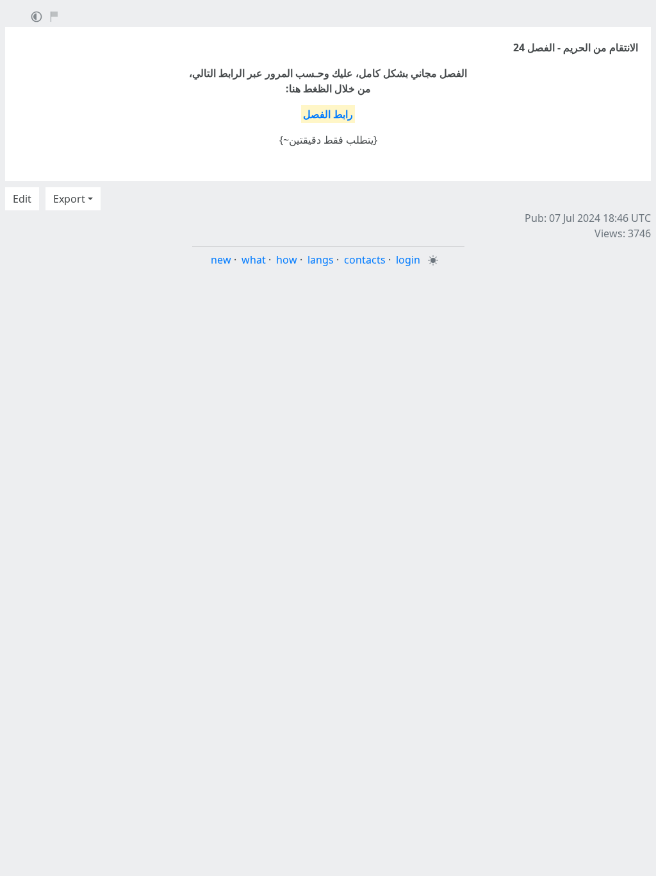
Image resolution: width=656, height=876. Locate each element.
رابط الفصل (328, 114)
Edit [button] (22, 199)
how (286, 260)
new (221, 260)
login (408, 260)
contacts (365, 260)
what (254, 260)
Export (69, 199)
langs (321, 260)
